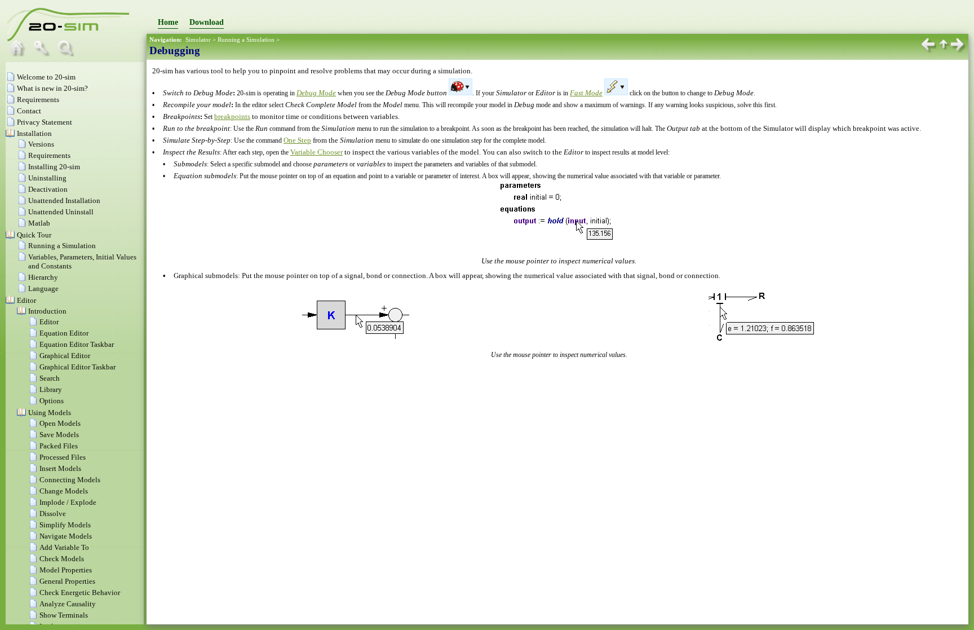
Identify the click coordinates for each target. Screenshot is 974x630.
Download (206, 22)
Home (168, 22)
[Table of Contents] (19, 54)
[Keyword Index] (44, 54)
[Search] (68, 54)
